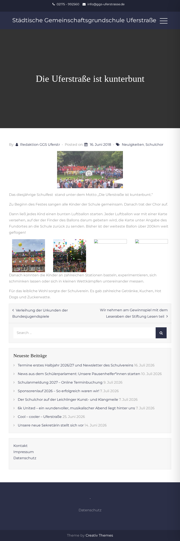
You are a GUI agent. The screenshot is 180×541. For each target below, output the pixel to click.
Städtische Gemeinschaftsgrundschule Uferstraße (84, 20)
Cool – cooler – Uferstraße (40, 417)
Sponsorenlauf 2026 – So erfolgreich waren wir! (58, 391)
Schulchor (154, 144)
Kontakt (20, 446)
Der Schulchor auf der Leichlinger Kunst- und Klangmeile (68, 399)
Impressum (23, 452)
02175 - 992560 (68, 4)
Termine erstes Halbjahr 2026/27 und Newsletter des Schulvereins (75, 365)
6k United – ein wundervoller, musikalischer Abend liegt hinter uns (76, 408)
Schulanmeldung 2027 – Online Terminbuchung (60, 382)
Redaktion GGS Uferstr (40, 144)
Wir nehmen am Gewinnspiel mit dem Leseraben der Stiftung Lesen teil (134, 313)
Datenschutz (24, 458)
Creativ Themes (99, 535)
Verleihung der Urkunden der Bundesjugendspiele (40, 313)
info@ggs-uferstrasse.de (105, 4)
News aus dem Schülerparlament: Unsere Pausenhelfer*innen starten (79, 374)
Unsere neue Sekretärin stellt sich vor (51, 425)
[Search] (161, 332)
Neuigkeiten (133, 144)
